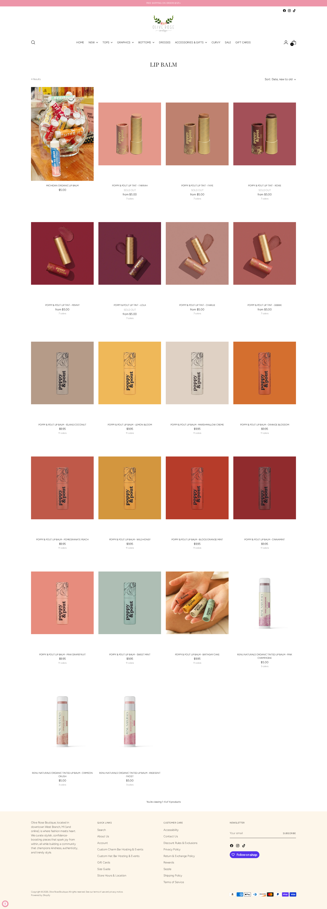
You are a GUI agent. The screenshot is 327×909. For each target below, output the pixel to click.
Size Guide (103, 869)
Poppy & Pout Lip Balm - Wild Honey (130, 539)
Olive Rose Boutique (58, 891)
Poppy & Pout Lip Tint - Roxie (264, 185)
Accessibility (171, 830)
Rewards (169, 862)
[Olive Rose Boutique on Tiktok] (294, 10)
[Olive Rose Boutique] (163, 24)
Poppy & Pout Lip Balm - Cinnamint (264, 539)
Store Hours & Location (111, 875)
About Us (103, 836)
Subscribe (289, 833)
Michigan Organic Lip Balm (62, 185)
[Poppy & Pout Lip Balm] (62, 373)
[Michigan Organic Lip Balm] (62, 134)
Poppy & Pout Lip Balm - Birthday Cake (197, 654)
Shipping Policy (173, 875)
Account (102, 843)
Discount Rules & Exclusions (180, 843)
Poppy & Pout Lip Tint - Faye (197, 185)
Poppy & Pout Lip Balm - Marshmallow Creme (197, 424)
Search (101, 830)
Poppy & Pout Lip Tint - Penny (62, 305)
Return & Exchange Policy (179, 856)
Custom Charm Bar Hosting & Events (120, 849)
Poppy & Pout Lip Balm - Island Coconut (62, 424)
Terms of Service (174, 882)
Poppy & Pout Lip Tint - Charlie (197, 305)
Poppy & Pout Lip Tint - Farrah (129, 185)
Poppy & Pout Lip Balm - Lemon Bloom (130, 424)
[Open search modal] (33, 42)
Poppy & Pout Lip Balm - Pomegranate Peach (62, 539)
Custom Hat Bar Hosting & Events (118, 856)
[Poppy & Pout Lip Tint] (129, 134)
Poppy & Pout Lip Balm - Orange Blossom (264, 424)
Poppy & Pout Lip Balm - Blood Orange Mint (197, 539)
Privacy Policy (172, 849)
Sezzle (167, 869)
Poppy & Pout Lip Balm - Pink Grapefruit (62, 654)
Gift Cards (103, 862)
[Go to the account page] (286, 42)
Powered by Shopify (40, 895)
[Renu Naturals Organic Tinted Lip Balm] (264, 603)
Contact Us (171, 836)
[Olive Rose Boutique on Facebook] (284, 10)
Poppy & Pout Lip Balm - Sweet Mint (129, 654)
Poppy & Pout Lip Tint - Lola (130, 305)
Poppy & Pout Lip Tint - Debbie (265, 305)
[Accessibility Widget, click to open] (5, 903)
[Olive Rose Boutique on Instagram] (289, 10)
